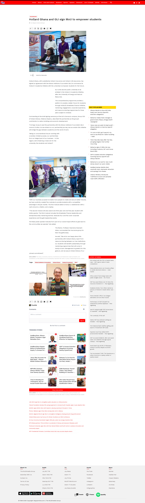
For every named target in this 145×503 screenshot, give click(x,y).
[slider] (50, 293)
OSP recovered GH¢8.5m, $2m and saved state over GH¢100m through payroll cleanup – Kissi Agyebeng (102, 340)
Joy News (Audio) (70, 488)
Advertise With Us (26, 474)
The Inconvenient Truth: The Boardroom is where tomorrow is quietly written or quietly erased (102, 356)
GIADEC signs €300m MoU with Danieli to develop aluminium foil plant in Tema (50, 408)
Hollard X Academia (68, 262)
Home (34, 2)
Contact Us (23, 478)
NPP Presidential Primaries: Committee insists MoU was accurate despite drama (50, 431)
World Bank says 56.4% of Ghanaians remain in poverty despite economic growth (100, 348)
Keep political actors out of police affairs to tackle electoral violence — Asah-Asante (102, 270)
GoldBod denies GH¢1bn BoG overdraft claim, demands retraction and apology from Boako (102, 169)
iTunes (91, 494)
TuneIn (80, 494)
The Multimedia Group (27, 471)
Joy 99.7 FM (46, 471)
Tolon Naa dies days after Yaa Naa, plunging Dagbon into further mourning (101, 142)
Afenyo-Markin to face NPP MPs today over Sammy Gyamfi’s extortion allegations (100, 112)
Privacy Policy (24, 485)
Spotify (103, 494)
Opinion (72, 2)
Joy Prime (68, 478)
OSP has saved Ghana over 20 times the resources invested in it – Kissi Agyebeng (101, 283)
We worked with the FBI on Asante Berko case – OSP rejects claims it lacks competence (102, 263)
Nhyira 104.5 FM (47, 488)
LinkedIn (89, 485)
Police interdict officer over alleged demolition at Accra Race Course (100, 297)
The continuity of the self (97, 316)
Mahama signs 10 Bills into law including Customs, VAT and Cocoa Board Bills (101, 149)
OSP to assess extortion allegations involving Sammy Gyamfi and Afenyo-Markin (101, 156)
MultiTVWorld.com (71, 481)
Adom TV (68, 474)
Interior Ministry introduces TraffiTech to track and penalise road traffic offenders (100, 176)
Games (111, 471)
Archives (111, 485)
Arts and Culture (48, 2)
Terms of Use (24, 481)
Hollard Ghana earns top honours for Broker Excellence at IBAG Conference (49, 417)
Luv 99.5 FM (46, 485)
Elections (104, 2)
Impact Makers (114, 478)
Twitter (89, 478)
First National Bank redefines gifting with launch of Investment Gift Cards (101, 327)
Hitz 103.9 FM (46, 478)
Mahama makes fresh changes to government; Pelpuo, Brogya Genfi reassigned (101, 120)
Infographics (91, 488)
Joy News (68, 471)
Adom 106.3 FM (47, 474)
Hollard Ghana (56, 262)
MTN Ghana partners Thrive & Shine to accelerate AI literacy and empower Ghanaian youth (53, 423)
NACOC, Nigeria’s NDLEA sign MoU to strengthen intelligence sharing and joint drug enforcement (55, 414)
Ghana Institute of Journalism (43, 262)
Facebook (90, 474)
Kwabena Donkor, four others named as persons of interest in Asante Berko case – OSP (102, 290)
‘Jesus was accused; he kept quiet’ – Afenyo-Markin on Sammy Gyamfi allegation (102, 127)
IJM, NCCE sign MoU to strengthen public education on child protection (48, 402)
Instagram (90, 481)
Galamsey (112, 481)
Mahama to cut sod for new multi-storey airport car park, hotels (101, 163)
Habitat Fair (112, 474)
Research (79, 2)
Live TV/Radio (88, 2)
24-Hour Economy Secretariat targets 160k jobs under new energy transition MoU (51, 420)
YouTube (89, 471)
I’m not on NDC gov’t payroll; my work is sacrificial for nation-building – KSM (102, 134)
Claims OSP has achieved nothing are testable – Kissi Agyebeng (100, 321)
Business (59, 2)
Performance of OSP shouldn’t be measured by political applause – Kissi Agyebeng (101, 304)
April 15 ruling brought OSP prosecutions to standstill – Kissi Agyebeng (101, 311)
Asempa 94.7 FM (47, 481)
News (40, 2)
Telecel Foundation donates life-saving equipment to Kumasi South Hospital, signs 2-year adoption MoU (57, 405)
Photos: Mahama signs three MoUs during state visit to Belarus (46, 411)
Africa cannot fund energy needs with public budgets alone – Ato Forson (101, 277)
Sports (65, 2)
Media (97, 2)
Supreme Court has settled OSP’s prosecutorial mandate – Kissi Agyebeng (101, 333)
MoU (76, 262)
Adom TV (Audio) (70, 485)
